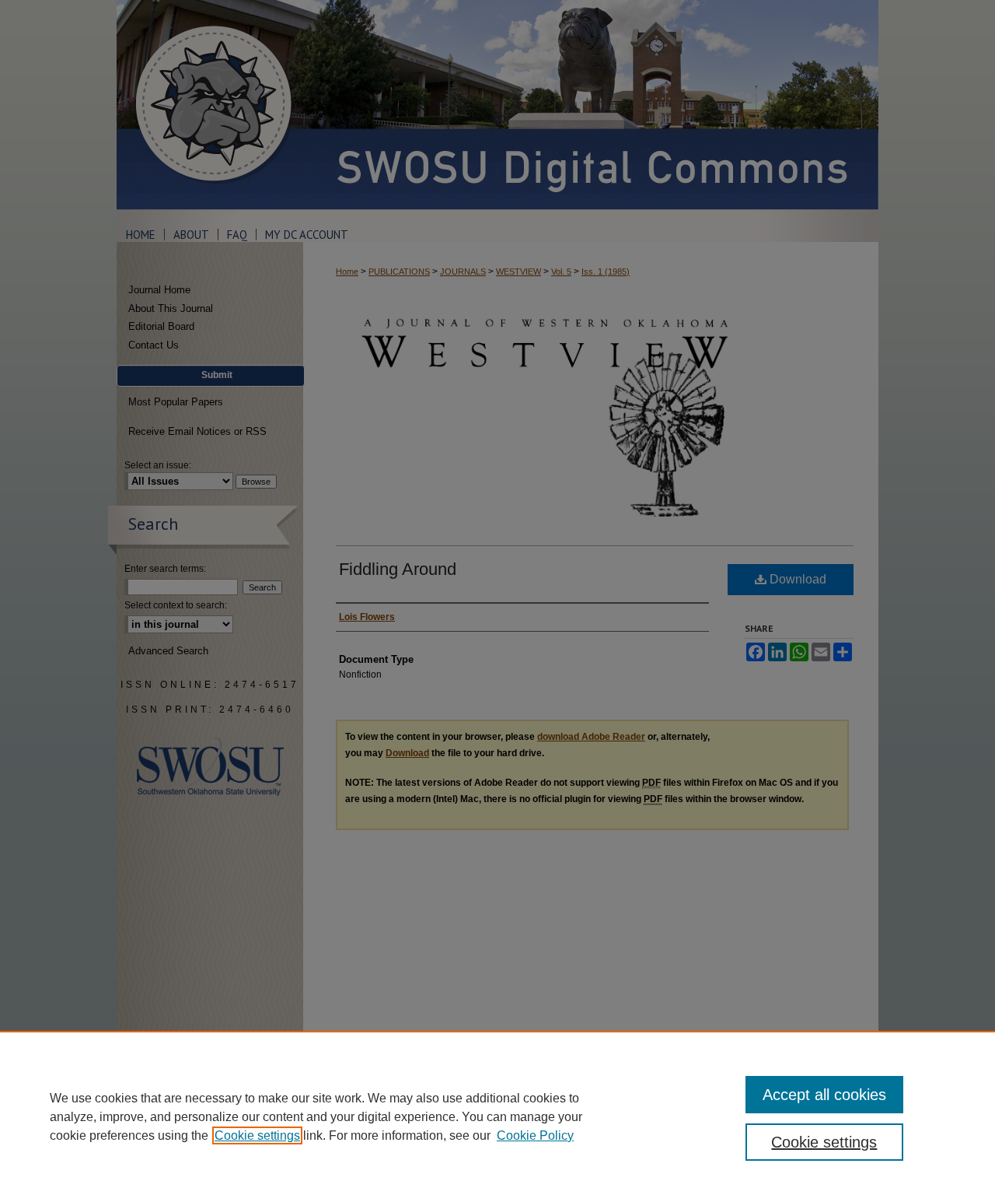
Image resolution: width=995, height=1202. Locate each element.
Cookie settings (257, 1135)
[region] (497, 1116)
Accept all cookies (824, 1094)
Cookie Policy (535, 1135)
